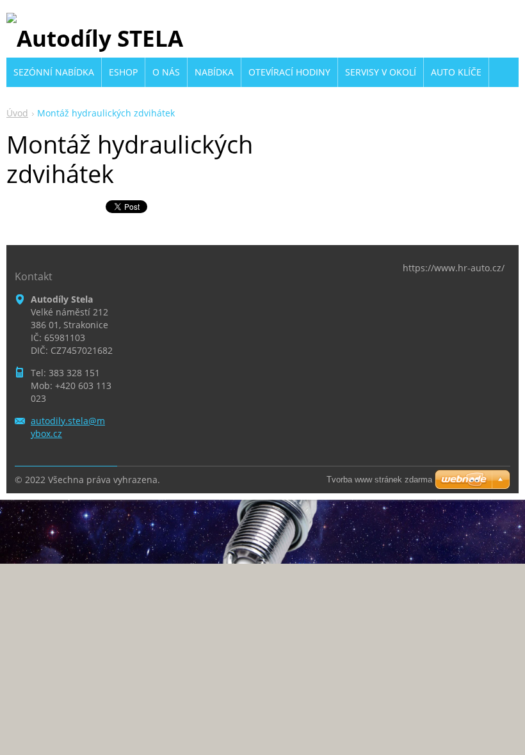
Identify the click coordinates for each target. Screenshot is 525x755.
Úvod (17, 113)
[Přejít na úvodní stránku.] (94, 38)
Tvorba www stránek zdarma (379, 479)
